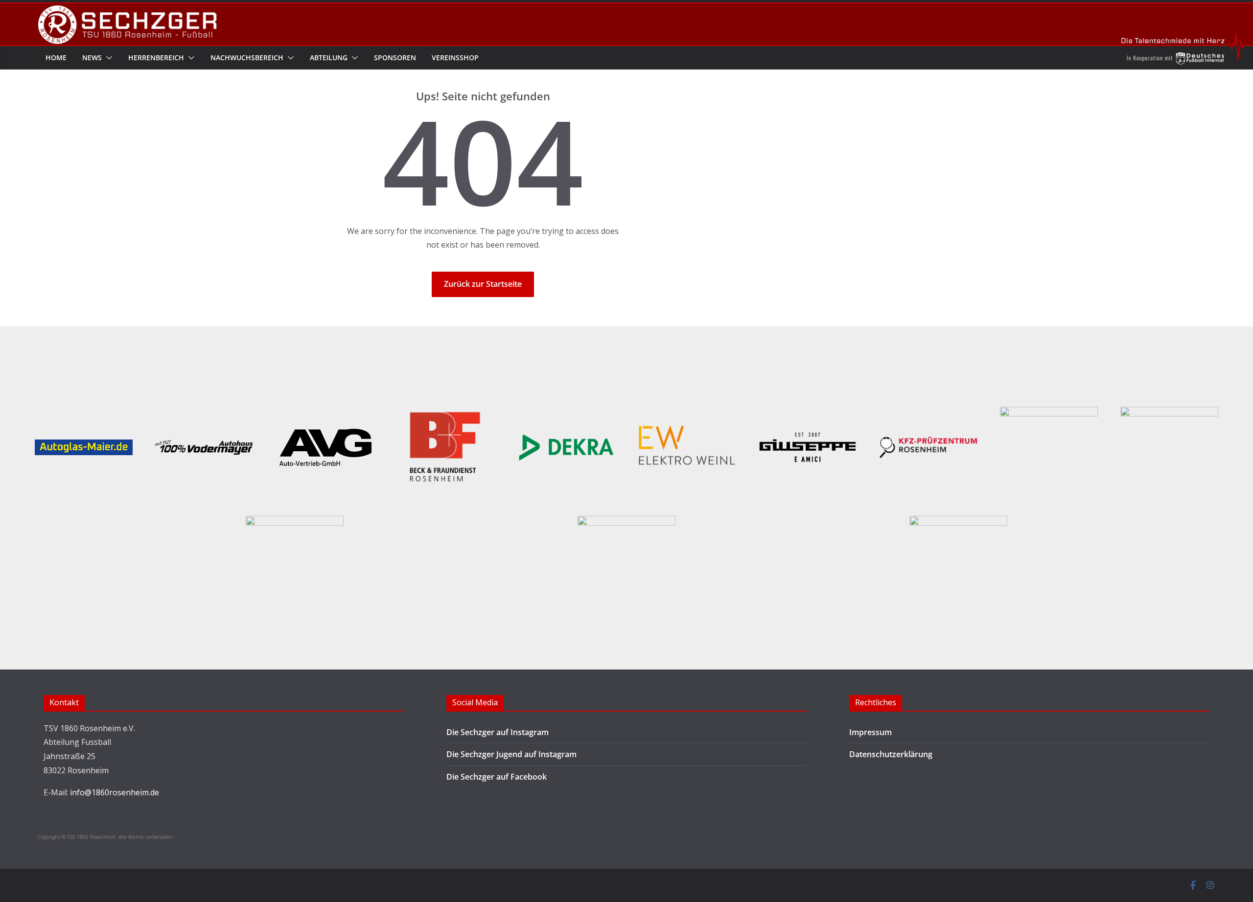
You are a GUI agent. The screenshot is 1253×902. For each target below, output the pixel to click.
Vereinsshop (455, 57)
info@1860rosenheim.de (114, 792)
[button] (107, 58)
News (92, 57)
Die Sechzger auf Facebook (496, 776)
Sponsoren (395, 57)
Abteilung (329, 57)
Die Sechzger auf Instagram (497, 732)
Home (56, 57)
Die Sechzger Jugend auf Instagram (511, 754)
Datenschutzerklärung (890, 754)
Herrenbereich (156, 57)
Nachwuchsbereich (246, 57)
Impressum (870, 732)
